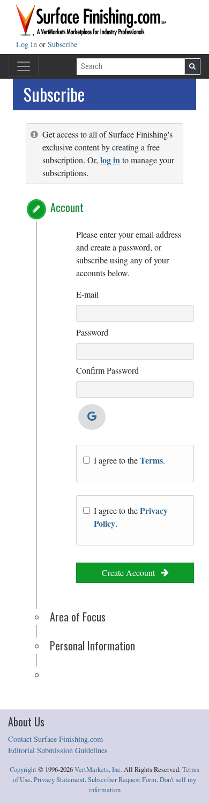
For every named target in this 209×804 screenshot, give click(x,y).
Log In (27, 44)
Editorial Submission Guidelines (58, 750)
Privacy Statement (59, 779)
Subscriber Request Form (122, 779)
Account (67, 207)
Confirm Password (107, 370)
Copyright (23, 769)
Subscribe (62, 44)
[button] (36, 209)
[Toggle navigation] (24, 66)
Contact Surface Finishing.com (55, 739)
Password (92, 332)
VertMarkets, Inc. (98, 769)
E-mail (87, 294)
